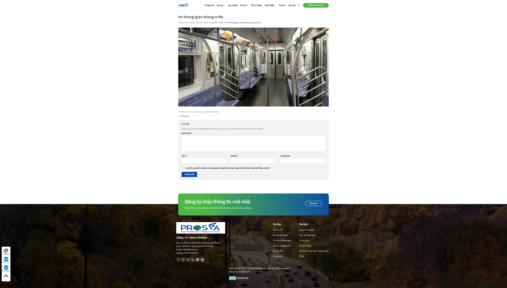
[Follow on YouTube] (202, 259)
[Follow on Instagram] (183, 259)
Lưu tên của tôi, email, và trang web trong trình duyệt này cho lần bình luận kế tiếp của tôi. (228, 168)
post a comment (212, 112)
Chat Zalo (6, 262)
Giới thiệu (269, 5)
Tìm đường (6, 254)
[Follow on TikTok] (188, 259)
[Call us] (193, 259)
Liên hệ (291, 5)
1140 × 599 (217, 22)
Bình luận (187, 133)
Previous (183, 116)
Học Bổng (233, 5)
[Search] (299, 5)
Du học (220, 5)
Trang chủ (209, 5)
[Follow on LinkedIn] (197, 259)
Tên (184, 156)
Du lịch (243, 5)
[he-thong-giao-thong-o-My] (253, 66)
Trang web (285, 156)
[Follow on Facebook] (178, 259)
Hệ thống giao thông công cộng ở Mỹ (243, 22)
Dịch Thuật (256, 5)
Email (234, 156)
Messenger (6, 271)
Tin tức (282, 5)
